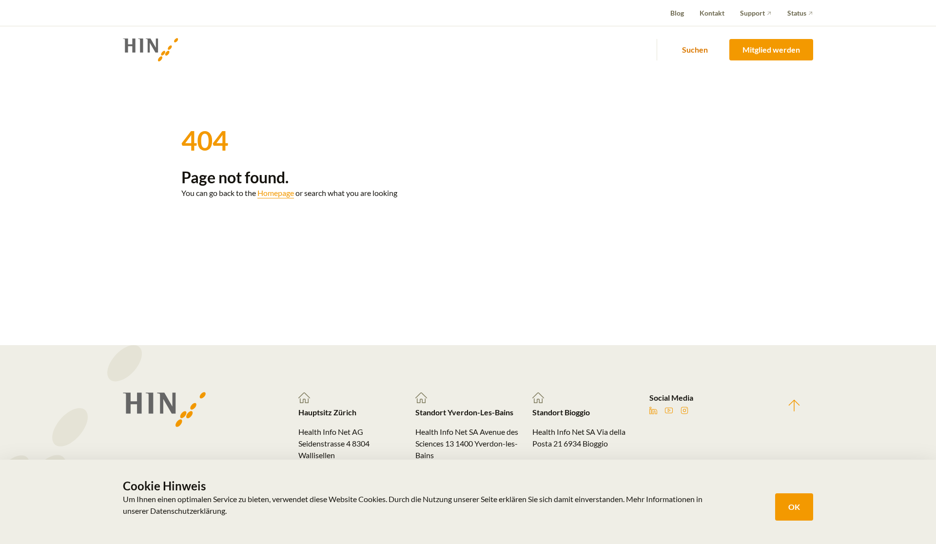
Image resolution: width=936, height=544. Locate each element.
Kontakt (712, 13)
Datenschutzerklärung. (188, 510)
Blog (677, 13)
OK (794, 506)
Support (752, 13)
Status (796, 13)
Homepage (275, 192)
